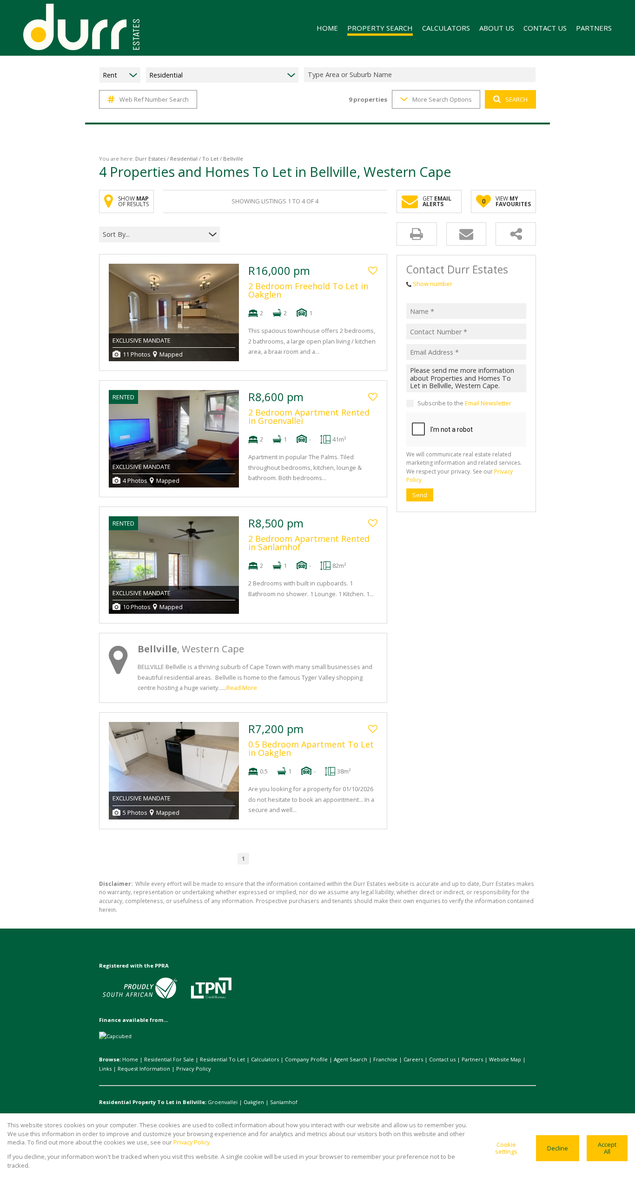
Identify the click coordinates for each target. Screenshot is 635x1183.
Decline (557, 1148)
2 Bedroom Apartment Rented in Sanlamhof (309, 542)
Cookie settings (506, 1148)
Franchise (385, 1059)
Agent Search (350, 1059)
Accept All (607, 1148)
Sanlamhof (284, 1101)
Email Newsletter (488, 403)
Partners (472, 1059)
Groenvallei (223, 1101)
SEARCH (516, 99)
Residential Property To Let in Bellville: (152, 1101)
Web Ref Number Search (154, 99)
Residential (184, 158)
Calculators (265, 1059)
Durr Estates (150, 158)
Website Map (505, 1059)
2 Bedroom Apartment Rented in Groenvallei (309, 416)
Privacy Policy (193, 1068)
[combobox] (421, 75)
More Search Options (442, 99)
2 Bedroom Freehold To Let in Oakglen (308, 290)
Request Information (144, 1068)
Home (130, 1059)
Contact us (442, 1059)
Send (419, 495)
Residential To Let (222, 1059)
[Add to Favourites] (372, 270)
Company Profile (306, 1059)
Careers (413, 1059)
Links (105, 1068)
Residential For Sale (169, 1059)
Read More (241, 687)
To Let (210, 158)
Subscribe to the (464, 403)
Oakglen (254, 1101)
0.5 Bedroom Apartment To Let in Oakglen (311, 748)
